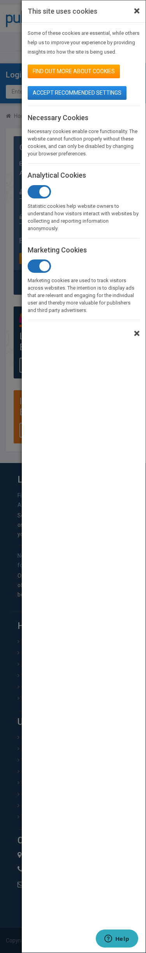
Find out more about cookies (74, 71)
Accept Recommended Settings (77, 93)
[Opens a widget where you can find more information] (116, 939)
